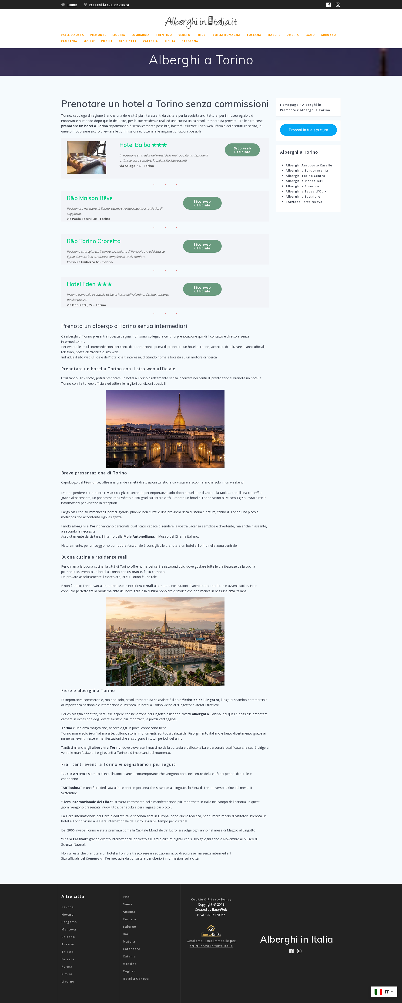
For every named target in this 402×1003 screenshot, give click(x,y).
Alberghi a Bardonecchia (307, 170)
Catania (129, 956)
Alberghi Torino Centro (305, 176)
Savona (67, 907)
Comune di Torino (101, 858)
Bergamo (69, 922)
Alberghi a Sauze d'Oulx (306, 191)
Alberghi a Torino (315, 110)
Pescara (129, 919)
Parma (66, 966)
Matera (129, 941)
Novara (67, 914)
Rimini (66, 974)
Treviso (67, 944)
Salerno (129, 926)
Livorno (67, 981)
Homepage (289, 105)
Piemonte (92, 482)
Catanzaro (131, 949)
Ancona (129, 912)
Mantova (68, 929)
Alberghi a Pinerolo (302, 186)
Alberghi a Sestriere (303, 196)
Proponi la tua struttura (109, 5)
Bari (126, 934)
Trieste (67, 952)
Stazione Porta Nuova (304, 202)
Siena (127, 904)
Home (72, 5)
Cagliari (130, 971)
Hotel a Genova (136, 979)
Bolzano (68, 937)
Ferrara (67, 959)
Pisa (126, 897)
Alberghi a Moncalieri (304, 181)
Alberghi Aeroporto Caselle (309, 165)
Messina (130, 964)
